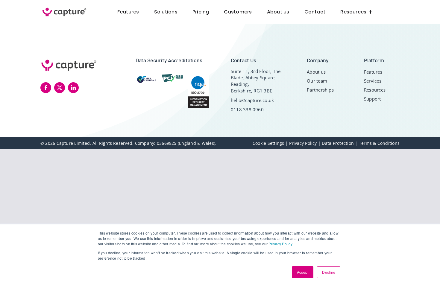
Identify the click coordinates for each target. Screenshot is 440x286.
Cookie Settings (269, 143)
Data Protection (338, 143)
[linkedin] (73, 87)
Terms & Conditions (379, 143)
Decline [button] (328, 272)
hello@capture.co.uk (252, 100)
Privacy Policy (280, 243)
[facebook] (45, 87)
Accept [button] (302, 272)
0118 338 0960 (247, 109)
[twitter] (59, 87)
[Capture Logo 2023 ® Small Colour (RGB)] (64, 8)
